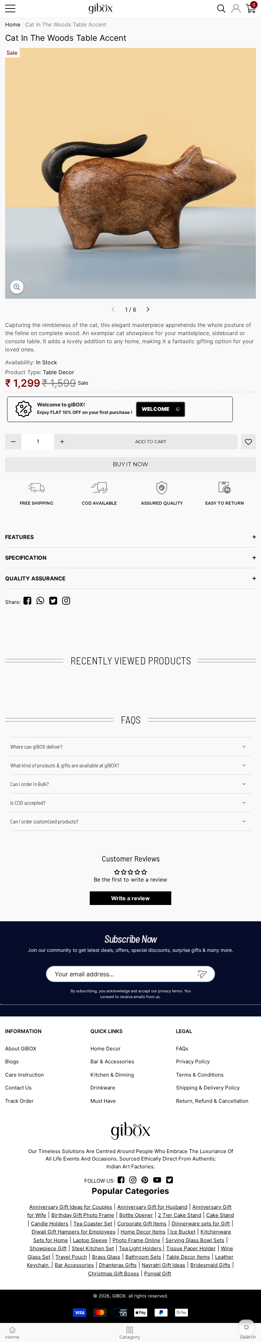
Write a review (130, 898)
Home (12, 24)
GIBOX (118, 1296)
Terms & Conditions (200, 1074)
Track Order (19, 1101)
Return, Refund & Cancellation (212, 1101)
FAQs (182, 1048)
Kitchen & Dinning (112, 1074)
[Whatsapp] (42, 602)
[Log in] (236, 8)
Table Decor (58, 372)
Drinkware (102, 1087)
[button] (221, 8)
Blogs (12, 1061)
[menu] (10, 8)
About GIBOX (20, 1048)
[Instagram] (68, 602)
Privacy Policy (193, 1061)
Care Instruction (24, 1074)
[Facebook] (28, 602)
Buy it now (130, 464)
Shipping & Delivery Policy (208, 1087)
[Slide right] (147, 309)
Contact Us (18, 1087)
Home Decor (105, 1048)
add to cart (150, 441)
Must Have (103, 1101)
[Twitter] (55, 602)
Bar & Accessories (112, 1061)
